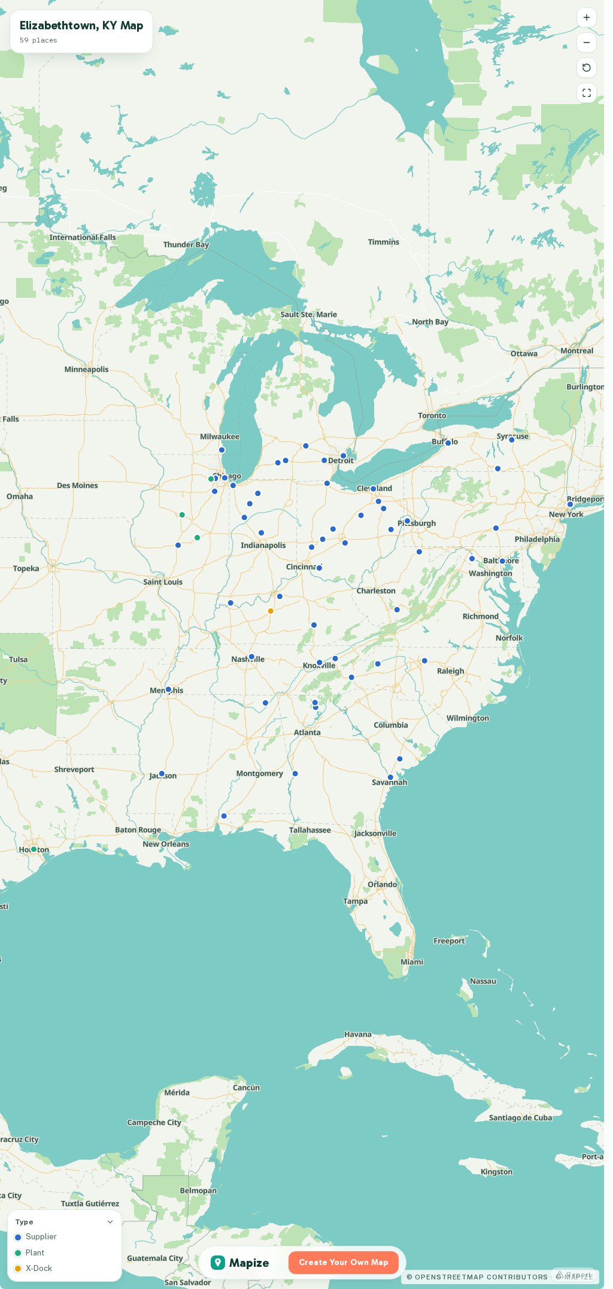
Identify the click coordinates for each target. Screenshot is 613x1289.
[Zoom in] (586, 17)
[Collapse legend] (110, 1222)
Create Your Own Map (344, 1262)
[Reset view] (586, 68)
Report (578, 1274)
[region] (302, 644)
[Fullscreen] (586, 93)
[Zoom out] (586, 42)
